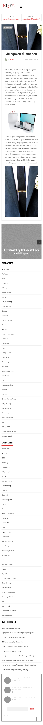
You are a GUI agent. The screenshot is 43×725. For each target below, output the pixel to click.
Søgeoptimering (7, 408)
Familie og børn (7, 320)
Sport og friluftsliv (7, 417)
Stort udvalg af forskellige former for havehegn (31, 19)
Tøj (3, 422)
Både (3, 279)
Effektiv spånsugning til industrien (12, 642)
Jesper (12, 59)
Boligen (4, 297)
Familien (4, 325)
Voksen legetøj (7, 436)
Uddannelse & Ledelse (9, 431)
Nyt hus (4, 394)
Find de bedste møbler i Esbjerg (12, 651)
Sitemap (6, 715)
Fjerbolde (5, 339)
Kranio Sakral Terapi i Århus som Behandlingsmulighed (19, 665)
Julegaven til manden (21, 54)
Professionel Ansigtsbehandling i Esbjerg (15, 670)
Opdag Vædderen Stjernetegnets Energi (15, 646)
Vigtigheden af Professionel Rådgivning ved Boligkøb (19, 656)
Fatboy (4, 329)
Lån (3, 380)
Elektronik (5, 316)
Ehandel (4, 311)
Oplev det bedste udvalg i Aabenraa (13, 637)
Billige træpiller (7, 292)
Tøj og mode (6, 427)
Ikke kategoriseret (8, 362)
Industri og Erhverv (8, 371)
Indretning (5, 366)
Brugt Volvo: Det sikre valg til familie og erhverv (17, 660)
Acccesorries (6, 269)
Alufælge (5, 274)
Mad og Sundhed (7, 385)
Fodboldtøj (5, 343)
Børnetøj (5, 283)
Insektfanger (6, 376)
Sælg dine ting (6, 404)
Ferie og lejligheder (8, 334)
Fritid (3, 348)
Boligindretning (7, 302)
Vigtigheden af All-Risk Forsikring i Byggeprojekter (18, 633)
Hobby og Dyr (6, 353)
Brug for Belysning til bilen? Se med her (11, 19)
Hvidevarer (5, 357)
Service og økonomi (8, 413)
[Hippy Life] (8, 6)
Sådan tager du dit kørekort (11, 628)
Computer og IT (7, 306)
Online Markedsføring (9, 399)
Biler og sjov (8, 27)
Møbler (4, 390)
